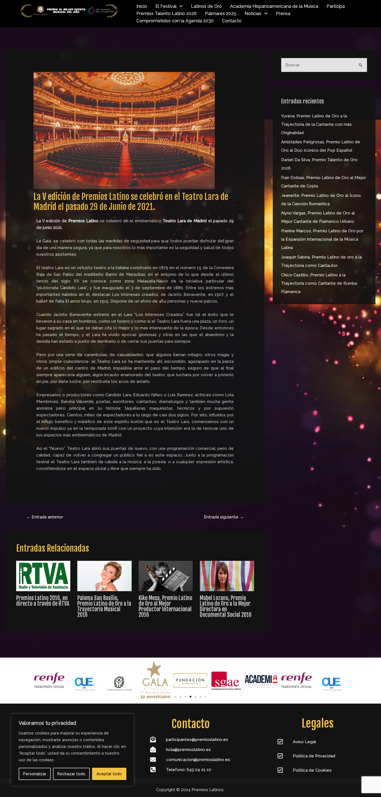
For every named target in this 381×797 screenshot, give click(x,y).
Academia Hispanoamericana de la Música (274, 6)
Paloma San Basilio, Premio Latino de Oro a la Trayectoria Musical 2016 (104, 606)
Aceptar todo (109, 774)
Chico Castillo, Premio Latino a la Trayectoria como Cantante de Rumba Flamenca (319, 283)
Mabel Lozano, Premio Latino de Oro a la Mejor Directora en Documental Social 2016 (226, 606)
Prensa (283, 13)
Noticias (253, 13)
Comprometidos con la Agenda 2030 (175, 20)
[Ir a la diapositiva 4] (190, 696)
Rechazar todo (71, 774)
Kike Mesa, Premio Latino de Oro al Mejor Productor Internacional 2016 (165, 606)
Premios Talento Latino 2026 (166, 13)
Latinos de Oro (206, 6)
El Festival (166, 6)
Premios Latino (83, 220)
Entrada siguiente (224, 517)
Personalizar (34, 774)
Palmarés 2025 (220, 13)
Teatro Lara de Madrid (185, 220)
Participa (336, 6)
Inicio (141, 6)
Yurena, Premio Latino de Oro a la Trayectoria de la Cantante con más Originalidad (316, 124)
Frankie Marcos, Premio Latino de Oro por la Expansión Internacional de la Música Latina (322, 239)
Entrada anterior (44, 517)
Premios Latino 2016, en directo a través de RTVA (42, 601)
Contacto (232, 20)
